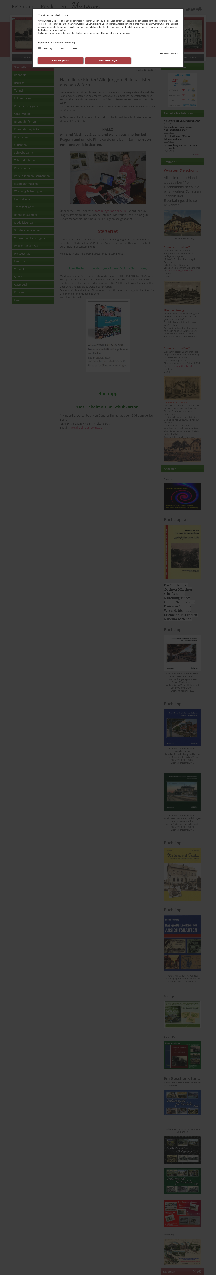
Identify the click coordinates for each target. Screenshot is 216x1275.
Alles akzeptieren (60, 60)
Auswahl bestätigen (108, 60)
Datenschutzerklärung (63, 42)
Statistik (73, 48)
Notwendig (47, 48)
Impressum (44, 42)
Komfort (61, 48)
